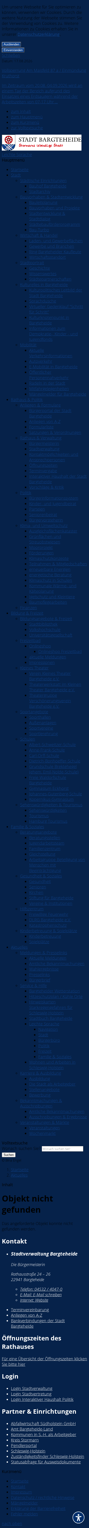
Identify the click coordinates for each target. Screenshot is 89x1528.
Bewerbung (39, 1095)
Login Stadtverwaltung (31, 1388)
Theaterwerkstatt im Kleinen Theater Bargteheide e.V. (55, 687)
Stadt (16, 175)
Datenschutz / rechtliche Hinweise (42, 1497)
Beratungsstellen (44, 837)
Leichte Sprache (17, 154)
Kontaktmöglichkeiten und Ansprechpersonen (53, 457)
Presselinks (39, 974)
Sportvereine (41, 728)
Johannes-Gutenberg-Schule (55, 794)
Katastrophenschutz (48, 925)
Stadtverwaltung (44, 449)
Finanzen (28, 607)
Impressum (21, 1492)
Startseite (20, 169)
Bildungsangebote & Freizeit (46, 618)
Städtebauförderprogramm (54, 224)
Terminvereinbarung (30, 1309)
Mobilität (28, 344)
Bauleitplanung (43, 202)
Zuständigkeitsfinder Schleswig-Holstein (47, 1456)
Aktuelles (19, 947)
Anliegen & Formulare (40, 405)
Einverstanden (13, 50)
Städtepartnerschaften (50, 279)
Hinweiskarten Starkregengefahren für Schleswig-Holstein (51, 1007)
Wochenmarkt (42, 1133)
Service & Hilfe (33, 985)
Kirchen (36, 892)
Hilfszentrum (32, 909)
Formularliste (41, 427)
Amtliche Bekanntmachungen (56, 963)
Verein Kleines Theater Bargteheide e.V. (50, 676)
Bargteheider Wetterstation (54, 991)
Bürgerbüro (49, 1040)
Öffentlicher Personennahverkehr (49, 374)
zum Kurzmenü (25, 122)
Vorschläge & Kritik (46, 487)
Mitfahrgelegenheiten (49, 388)
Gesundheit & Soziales (41, 876)
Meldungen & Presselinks (43, 952)
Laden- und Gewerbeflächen (56, 240)
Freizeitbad (30, 640)
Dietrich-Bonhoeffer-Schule (54, 761)
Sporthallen (40, 717)
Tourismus (39, 815)
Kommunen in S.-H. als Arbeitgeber (43, 1434)
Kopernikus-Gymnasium (51, 799)
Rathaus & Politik (27, 399)
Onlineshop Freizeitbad (60, 651)
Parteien (37, 509)
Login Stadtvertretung (31, 1394)
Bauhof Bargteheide (47, 186)
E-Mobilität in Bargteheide (53, 366)
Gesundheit (40, 881)
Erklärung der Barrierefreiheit (38, 1508)
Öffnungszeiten (43, 465)
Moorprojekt (41, 547)
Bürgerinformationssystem (53, 498)
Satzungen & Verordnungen (55, 432)
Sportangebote (34, 711)
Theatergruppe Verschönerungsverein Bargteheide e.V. (50, 700)
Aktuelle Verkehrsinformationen (50, 352)
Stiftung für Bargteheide (51, 898)
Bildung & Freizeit (27, 613)
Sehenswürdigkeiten (48, 810)
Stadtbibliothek (43, 624)
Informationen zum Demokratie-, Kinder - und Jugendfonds (53, 334)
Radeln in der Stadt (47, 383)
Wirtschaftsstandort (47, 257)
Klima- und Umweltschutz (44, 525)
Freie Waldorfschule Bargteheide (47, 780)
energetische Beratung (50, 574)
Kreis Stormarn (25, 1440)
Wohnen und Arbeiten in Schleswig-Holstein (52, 1064)
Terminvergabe (43, 470)
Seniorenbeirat (43, 514)
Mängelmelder (24, 1503)
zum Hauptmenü (27, 117)
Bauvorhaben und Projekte (54, 208)
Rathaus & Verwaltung (40, 438)
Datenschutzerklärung (39, 34)
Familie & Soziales (27, 826)
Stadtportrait (32, 262)
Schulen (27, 739)
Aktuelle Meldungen (47, 958)
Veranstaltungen (44, 1128)
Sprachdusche (42, 301)
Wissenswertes (42, 273)
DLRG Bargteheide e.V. (50, 919)
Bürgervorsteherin (46, 520)
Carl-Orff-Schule (44, 755)
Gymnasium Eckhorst (49, 788)
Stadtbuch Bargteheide (50, 1018)
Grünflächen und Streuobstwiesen (45, 539)
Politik (25, 492)
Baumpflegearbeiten (48, 602)
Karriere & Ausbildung (40, 1073)
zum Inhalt (21, 111)
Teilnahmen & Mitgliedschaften (58, 564)
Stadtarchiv (39, 191)
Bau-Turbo (39, 229)
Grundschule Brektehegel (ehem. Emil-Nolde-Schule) (54, 769)
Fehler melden (24, 1514)
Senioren (37, 887)
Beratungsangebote (38, 832)
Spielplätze (39, 941)
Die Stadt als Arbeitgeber (52, 1084)
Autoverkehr (40, 361)
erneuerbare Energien (50, 569)
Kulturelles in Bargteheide (44, 284)
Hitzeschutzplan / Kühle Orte (56, 996)
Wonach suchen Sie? (21, 1148)
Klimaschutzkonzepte (49, 558)
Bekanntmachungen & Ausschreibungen (41, 1103)
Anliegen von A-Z (44, 421)
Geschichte (39, 268)
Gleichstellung (42, 854)
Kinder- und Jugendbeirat (52, 503)
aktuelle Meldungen (47, 657)
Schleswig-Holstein (28, 1451)
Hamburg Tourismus (48, 821)
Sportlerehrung (43, 733)
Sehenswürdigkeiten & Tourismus (51, 804)
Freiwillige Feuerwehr (48, 914)
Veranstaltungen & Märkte (44, 1122)
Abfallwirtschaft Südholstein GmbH (43, 1423)
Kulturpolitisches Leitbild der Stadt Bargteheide (55, 292)
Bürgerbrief (39, 980)
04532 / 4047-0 (41, 1289)
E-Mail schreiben (41, 1294)
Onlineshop (40, 646)
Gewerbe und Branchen (51, 246)
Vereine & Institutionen (50, 903)
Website (34, 1300)
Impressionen (42, 662)
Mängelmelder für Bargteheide (57, 394)
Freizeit (45, 1051)
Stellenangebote (44, 1089)
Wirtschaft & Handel (39, 235)
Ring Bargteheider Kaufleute (55, 251)
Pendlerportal (24, 1445)
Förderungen (41, 553)
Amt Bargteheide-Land (32, 1429)
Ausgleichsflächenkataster (53, 531)
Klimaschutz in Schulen (50, 580)
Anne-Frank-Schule (47, 750)
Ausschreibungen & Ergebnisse (58, 1117)
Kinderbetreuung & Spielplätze (48, 930)
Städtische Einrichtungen (43, 180)
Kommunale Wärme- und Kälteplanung (52, 588)
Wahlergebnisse (44, 969)
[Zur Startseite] (41, 149)
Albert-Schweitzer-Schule (52, 744)
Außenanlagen (42, 722)
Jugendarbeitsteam (46, 843)
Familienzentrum (44, 848)
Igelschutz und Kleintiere (52, 596)
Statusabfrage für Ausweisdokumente (46, 1462)
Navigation (48, 1029)
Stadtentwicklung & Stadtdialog (47, 216)
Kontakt (18, 1486)
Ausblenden (11, 44)
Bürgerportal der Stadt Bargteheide (50, 413)
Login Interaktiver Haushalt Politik (42, 1399)
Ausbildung (39, 1078)
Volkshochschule (44, 629)
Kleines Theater (34, 668)
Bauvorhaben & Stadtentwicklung (51, 197)
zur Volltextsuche (27, 128)
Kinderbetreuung (45, 936)
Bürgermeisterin (44, 443)
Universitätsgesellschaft (50, 635)
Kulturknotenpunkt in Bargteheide (49, 320)
